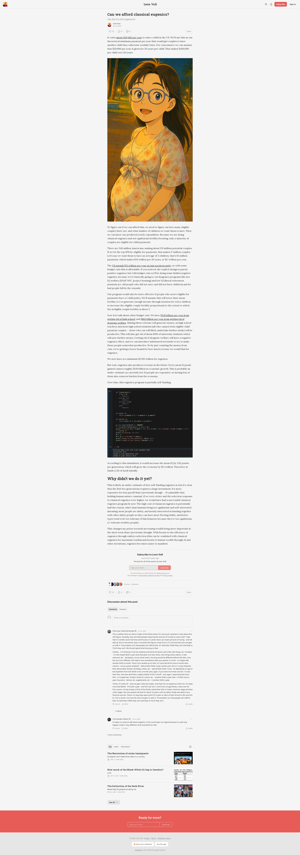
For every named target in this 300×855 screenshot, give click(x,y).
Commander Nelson (120, 719)
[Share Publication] (271, 4)
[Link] (104, 478)
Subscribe (280, 4)
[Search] (266, 4)
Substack (138, 850)
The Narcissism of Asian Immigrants (128, 753)
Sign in (293, 4)
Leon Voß (116, 23)
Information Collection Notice (149, 575)
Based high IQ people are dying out (121, 789)
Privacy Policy (167, 575)
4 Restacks (134, 584)
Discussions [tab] (125, 747)
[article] (150, 758)
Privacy (147, 838)
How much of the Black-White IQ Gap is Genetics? (135, 769)
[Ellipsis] (191, 631)
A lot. (109, 773)
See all (112, 802)
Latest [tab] (116, 747)
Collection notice (163, 838)
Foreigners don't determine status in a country (126, 756)
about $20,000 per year (129, 37)
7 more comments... (115, 735)
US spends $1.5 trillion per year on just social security (141, 265)
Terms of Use (161, 573)
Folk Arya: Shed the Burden (123, 631)
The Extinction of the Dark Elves (125, 786)
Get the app (161, 844)
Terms (153, 838)
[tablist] (117, 609)
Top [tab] (110, 747)
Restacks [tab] (122, 609)
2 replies (118, 711)
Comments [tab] (113, 609)
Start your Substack (144, 844)
